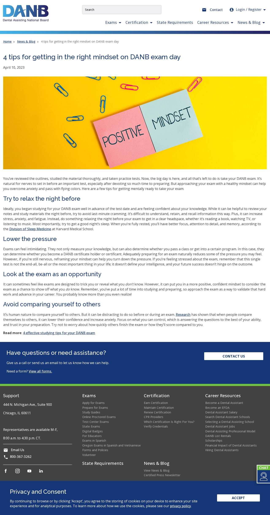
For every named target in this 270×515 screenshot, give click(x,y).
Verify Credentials (156, 426)
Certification (157, 395)
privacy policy (180, 506)
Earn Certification (156, 403)
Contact (216, 9)
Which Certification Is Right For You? (169, 422)
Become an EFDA (217, 408)
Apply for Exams (93, 403)
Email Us (17, 450)
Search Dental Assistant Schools (227, 417)
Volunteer (89, 455)
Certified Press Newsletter (162, 475)
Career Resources (223, 395)
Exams (89, 395)
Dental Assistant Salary (221, 412)
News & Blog (26, 41)
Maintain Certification (159, 408)
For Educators (92, 436)
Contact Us (234, 356)
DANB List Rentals (218, 436)
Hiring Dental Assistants (222, 450)
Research (183, 314)
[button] (263, 476)
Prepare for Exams (95, 408)
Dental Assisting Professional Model (230, 431)
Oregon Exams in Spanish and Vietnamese (111, 445)
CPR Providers (153, 417)
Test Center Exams (95, 422)
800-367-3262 (20, 456)
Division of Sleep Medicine (30, 229)
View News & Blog (157, 470)
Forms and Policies (95, 450)
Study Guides (91, 412)
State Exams (91, 426)
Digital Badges (92, 431)
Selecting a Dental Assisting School (229, 422)
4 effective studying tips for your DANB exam (59, 333)
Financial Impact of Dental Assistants (231, 445)
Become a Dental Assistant (224, 403)
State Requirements (175, 22)
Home (7, 41)
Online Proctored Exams (99, 417)
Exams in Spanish (94, 440)
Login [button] (249, 9)
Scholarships (213, 440)
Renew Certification (157, 412)
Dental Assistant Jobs (220, 426)
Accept (238, 498)
